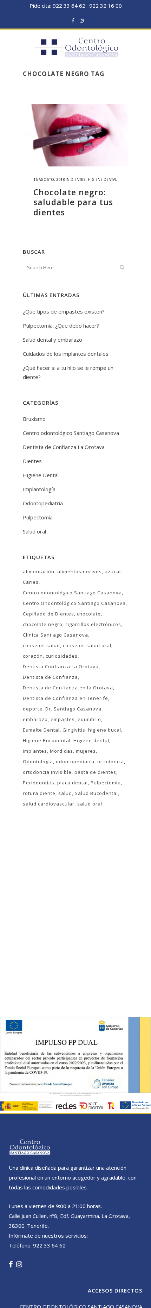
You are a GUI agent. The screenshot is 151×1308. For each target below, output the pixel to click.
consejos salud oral (87, 645)
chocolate (89, 614)
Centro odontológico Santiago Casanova (71, 432)
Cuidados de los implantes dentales (66, 353)
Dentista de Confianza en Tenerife (65, 698)
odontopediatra (75, 761)
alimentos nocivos (79, 571)
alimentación (38, 571)
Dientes (78, 179)
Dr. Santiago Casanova (73, 709)
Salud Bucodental (96, 793)
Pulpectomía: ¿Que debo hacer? (61, 325)
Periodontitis (38, 782)
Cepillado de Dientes (48, 614)
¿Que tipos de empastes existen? (64, 311)
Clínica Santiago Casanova (55, 635)
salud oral (89, 804)
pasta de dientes (95, 772)
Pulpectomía (38, 517)
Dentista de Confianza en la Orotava (68, 687)
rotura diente (39, 793)
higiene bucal (104, 730)
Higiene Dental (102, 179)
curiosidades (62, 656)
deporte (32, 709)
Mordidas (61, 751)
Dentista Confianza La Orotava (61, 666)
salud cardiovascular (48, 804)
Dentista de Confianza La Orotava (64, 446)
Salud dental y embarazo (52, 339)
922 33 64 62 (69, 5)
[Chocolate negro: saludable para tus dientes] (75, 135)
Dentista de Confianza (50, 677)
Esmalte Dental (41, 730)
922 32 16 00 (105, 5)
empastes (63, 719)
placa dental (72, 782)
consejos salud (41, 645)
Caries (31, 582)
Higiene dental (91, 740)
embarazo (35, 719)
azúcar (113, 571)
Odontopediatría (43, 503)
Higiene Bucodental (47, 740)
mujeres (86, 751)
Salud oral (34, 531)
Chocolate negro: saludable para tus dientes (73, 202)
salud (65, 793)
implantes (35, 751)
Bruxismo (34, 418)
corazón (33, 656)
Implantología (39, 489)
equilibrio (89, 719)
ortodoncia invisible (47, 772)
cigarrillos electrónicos (93, 624)
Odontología (38, 761)
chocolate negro (43, 624)
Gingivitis (74, 730)
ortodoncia (110, 761)
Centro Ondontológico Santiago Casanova (74, 603)
